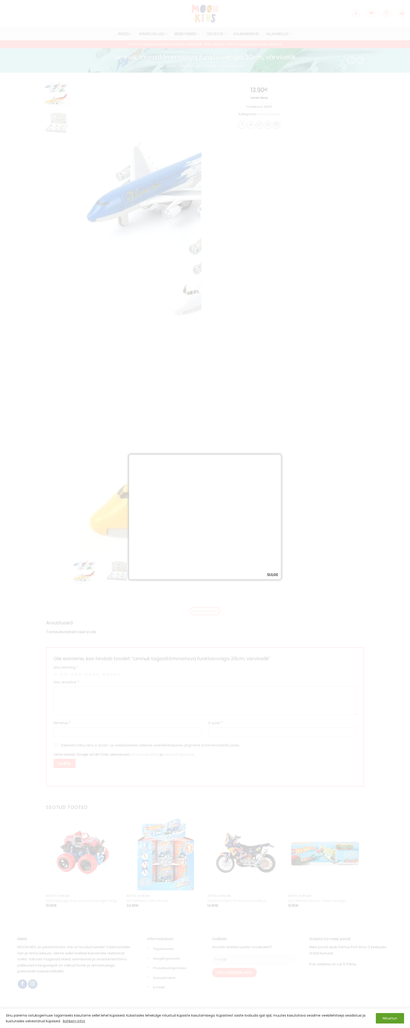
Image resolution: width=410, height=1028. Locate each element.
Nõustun (390, 1018)
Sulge (272, 574)
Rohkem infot (74, 1021)
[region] (205, 1018)
